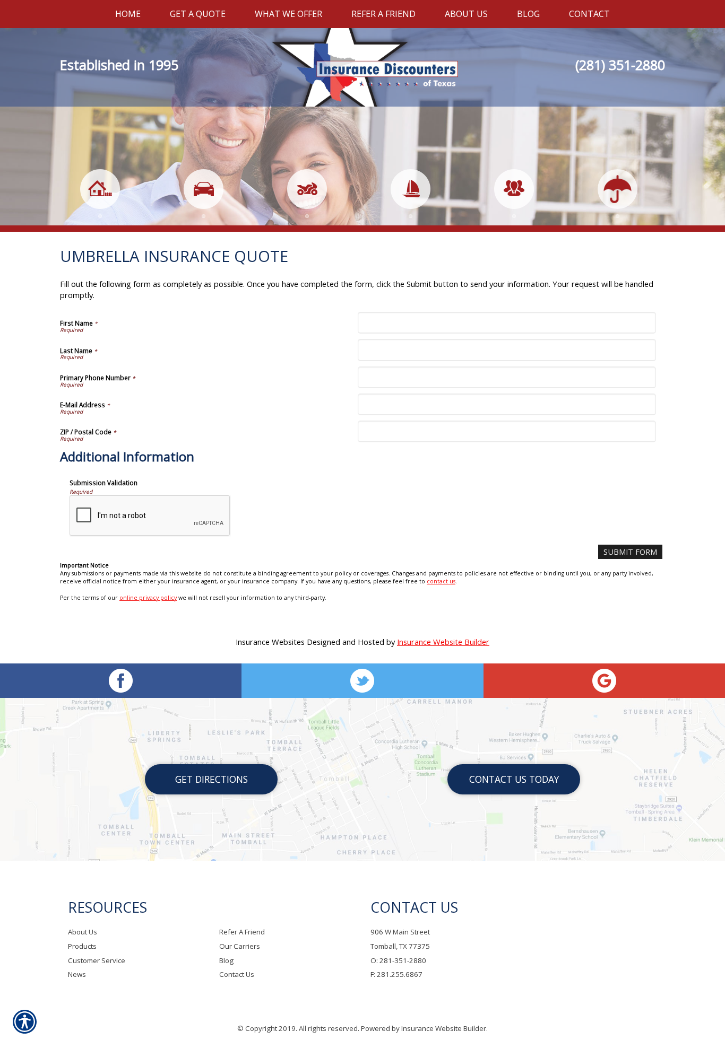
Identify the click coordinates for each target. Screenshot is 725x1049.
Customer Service (96, 960)
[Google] (604, 681)
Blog (226, 960)
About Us (82, 932)
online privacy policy (148, 597)
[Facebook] (121, 681)
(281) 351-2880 (620, 65)
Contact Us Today (514, 779)
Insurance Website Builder (443, 641)
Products (82, 946)
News (77, 974)
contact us (441, 581)
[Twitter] (362, 681)
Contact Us (236, 974)
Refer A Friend (242, 932)
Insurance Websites (270, 641)
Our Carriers (239, 946)
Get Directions (211, 779)
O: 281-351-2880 (398, 960)
